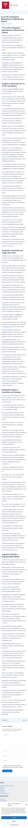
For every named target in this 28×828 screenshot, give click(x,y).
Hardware (2, 788)
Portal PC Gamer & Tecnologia (6, 785)
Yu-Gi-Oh (4, 675)
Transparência (3, 800)
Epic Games (8, 55)
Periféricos (2, 790)
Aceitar (14, 817)
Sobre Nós (2, 799)
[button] (26, 804)
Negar (14, 821)
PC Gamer (2, 787)
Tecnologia (2, 792)
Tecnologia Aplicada (4, 793)
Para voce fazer (14, 5)
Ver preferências (14, 825)
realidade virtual (7, 326)
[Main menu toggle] (25, 5)
